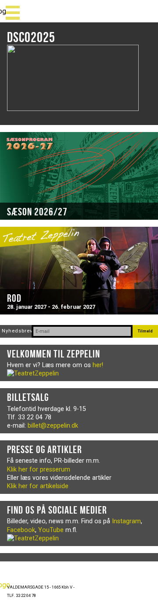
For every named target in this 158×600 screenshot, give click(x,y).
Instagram (126, 521)
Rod (14, 298)
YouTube (51, 530)
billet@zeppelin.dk (53, 425)
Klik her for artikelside (37, 486)
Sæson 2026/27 (37, 212)
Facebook (21, 530)
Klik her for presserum (38, 469)
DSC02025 (31, 37)
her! (98, 365)
